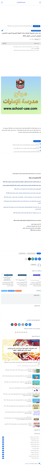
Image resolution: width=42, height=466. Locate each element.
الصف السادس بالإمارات (21, 437)
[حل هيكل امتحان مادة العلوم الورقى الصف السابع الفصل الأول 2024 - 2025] (36, 407)
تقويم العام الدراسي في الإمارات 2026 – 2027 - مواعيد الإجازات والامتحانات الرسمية (18, 371)
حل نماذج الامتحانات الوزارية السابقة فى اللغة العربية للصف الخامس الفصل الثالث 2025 (22, 181)
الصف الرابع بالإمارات (21, 446)
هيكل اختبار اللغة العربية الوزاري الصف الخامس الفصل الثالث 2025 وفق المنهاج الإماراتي (22, 185)
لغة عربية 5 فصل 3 (22, 253)
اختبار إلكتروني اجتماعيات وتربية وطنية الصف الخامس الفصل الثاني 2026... (35, 284)
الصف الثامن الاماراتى (21, 440)
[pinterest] (15, 324)
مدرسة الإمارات (21, 2)
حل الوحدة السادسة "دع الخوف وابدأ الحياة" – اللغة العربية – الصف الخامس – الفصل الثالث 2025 (22, 197)
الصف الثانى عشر (21, 448)
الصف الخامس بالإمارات (36, 30)
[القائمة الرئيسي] (40, 2)
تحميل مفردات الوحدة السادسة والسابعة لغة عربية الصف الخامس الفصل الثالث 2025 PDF (23, 193)
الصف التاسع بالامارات (21, 444)
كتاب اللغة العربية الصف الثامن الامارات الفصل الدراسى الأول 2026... (19, 26)
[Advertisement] (21, 15)
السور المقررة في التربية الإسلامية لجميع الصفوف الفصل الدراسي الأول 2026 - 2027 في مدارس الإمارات (17, 395)
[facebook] (30, 324)
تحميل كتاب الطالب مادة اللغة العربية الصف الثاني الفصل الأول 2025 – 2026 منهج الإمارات (18, 401)
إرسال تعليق (36, 295)
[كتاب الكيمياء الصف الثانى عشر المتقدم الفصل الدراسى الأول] (36, 388)
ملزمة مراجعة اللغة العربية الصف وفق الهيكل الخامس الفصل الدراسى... (26, 151)
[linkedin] (26, 324)
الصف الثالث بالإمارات (21, 452)
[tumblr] (12, 324)
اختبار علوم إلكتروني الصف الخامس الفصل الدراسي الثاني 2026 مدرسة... (26, 148)
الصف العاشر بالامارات (21, 450)
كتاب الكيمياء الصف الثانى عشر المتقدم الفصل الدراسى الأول (20, 388)
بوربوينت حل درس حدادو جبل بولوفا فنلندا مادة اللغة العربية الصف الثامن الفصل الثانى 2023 (18, 413)
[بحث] (2, 2)
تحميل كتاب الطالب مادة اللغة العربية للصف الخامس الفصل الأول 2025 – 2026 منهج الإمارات (17, 377)
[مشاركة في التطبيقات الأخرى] (26, 259)
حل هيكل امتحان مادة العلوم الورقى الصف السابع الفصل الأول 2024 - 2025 (18, 406)
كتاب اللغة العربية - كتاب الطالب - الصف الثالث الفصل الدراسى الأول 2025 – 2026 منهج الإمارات (18, 383)
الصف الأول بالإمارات (21, 458)
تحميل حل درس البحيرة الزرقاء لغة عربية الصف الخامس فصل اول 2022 (26, 50)
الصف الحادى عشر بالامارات (21, 456)
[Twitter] (22, 324)
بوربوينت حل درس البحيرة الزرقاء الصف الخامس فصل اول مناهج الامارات (26, 46)
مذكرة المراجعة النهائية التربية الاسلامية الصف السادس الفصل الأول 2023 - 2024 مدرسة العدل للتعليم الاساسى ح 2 (18, 419)
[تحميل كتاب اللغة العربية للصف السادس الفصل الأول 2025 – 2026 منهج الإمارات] (36, 425)
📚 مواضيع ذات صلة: (35, 48)
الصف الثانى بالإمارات (21, 454)
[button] (36, 259)
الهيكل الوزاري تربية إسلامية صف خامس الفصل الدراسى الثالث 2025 (27, 189)
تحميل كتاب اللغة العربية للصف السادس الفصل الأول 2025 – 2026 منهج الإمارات (18, 425)
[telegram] (19, 324)
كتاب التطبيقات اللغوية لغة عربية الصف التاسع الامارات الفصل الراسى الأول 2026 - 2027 (22, 363)
